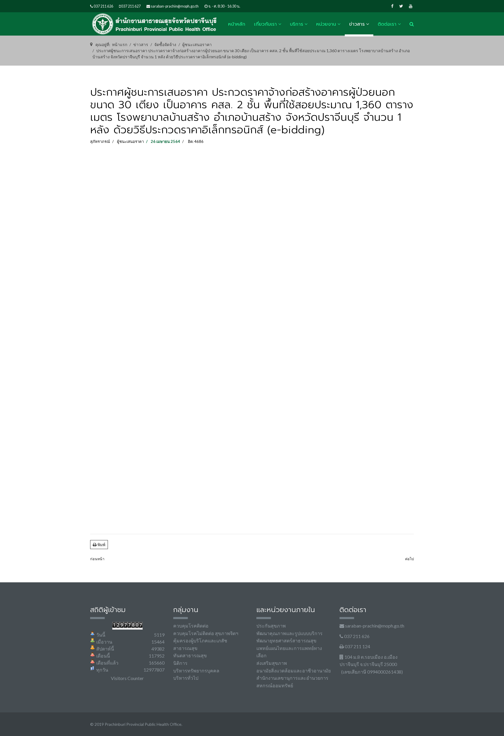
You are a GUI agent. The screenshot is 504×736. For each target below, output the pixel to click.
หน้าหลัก (236, 24)
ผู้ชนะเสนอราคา (130, 141)
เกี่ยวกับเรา (265, 24)
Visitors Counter (127, 678)
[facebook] (392, 5)
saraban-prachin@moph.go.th (175, 6)
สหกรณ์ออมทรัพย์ (274, 685)
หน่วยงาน (326, 24)
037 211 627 (131, 6)
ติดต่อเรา (387, 24)
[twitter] (401, 5)
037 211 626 (103, 6)
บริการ (296, 24)
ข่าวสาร (357, 24)
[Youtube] (410, 5)
